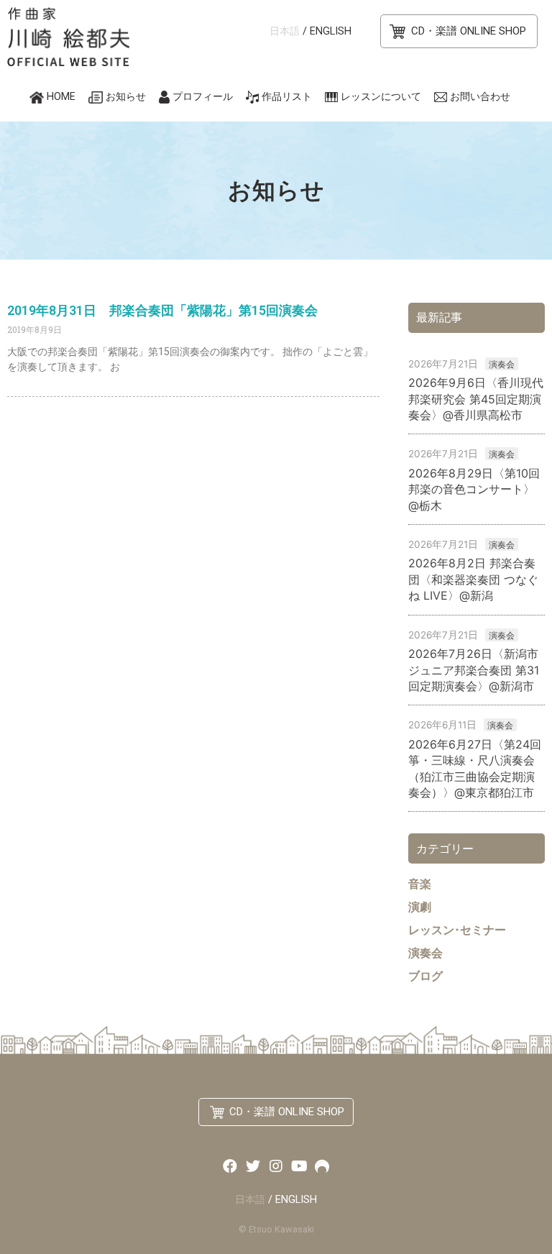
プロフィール (202, 97)
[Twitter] (253, 1166)
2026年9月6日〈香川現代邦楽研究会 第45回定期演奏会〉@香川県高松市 (475, 398)
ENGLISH (330, 31)
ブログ (425, 976)
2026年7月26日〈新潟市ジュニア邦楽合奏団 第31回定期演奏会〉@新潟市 (473, 669)
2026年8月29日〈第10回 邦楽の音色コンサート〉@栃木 (474, 489)
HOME (61, 97)
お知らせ (126, 97)
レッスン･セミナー (457, 930)
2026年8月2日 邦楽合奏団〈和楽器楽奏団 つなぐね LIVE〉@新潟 (473, 579)
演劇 (419, 907)
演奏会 (502, 364)
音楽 (419, 884)
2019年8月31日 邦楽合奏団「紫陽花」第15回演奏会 (162, 310)
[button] (459, 31)
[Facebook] (230, 1166)
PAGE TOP (523, 1199)
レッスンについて (381, 97)
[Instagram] (276, 1166)
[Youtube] (299, 1166)
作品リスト (287, 97)
